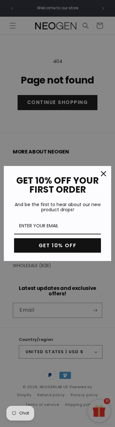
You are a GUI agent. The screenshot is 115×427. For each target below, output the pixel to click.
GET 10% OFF (58, 245)
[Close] (103, 173)
